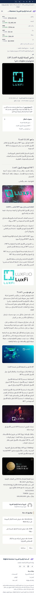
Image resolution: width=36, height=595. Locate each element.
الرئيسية (32, 48)
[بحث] (15, 1)
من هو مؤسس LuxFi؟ (24, 129)
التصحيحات (14, 574)
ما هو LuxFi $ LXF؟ (25, 123)
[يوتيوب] (24, 1)
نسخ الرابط (23, 548)
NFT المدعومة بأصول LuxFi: (23, 126)
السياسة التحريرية (29, 574)
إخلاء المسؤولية (30, 580)
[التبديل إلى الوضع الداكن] (19, 1)
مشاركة (30, 548)
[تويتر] (26, 1)
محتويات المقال (27, 119)
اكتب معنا (15, 580)
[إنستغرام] (29, 1)
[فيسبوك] (32, 1)
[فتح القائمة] (2, 11)
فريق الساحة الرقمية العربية (25, 98)
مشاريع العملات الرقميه (23, 48)
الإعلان (15, 577)
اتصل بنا (32, 577)
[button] (18, 78)
